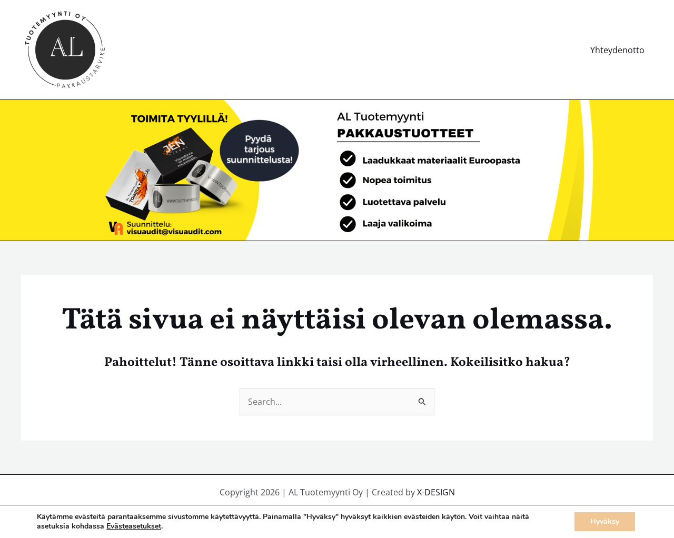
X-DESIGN (436, 492)
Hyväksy (604, 521)
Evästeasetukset (133, 526)
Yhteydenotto (617, 50)
